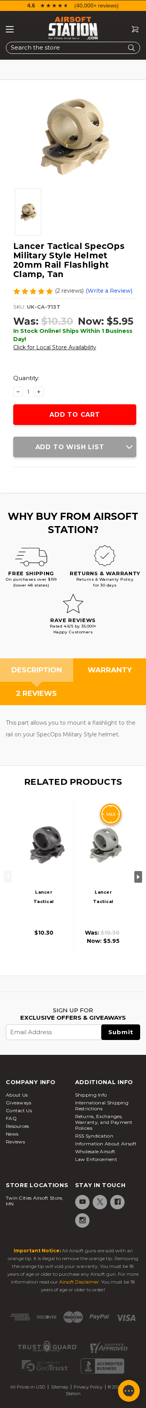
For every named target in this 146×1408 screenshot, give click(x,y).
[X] (99, 1201)
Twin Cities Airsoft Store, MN (34, 1201)
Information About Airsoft (106, 1144)
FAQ (11, 1118)
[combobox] (73, 48)
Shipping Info (91, 1095)
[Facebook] (117, 1201)
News (12, 1134)
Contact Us (19, 1110)
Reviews (15, 1142)
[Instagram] (82, 1220)
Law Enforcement (96, 1159)
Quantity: (26, 378)
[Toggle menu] (10, 29)
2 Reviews (36, 693)
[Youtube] (82, 1201)
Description (36, 670)
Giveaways (19, 1103)
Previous (8, 877)
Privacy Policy (88, 1387)
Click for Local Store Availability (54, 347)
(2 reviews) (69, 290)
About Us (17, 1095)
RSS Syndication (94, 1136)
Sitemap (59, 1387)
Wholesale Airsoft (95, 1151)
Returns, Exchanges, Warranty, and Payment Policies (104, 1122)
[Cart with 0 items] (132, 29)
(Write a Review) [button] (109, 290)
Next (138, 877)
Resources (17, 1126)
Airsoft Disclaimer (79, 1282)
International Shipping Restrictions (102, 1105)
